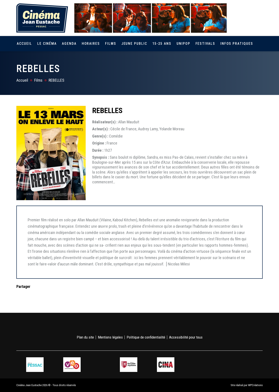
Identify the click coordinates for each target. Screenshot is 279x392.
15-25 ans (161, 43)
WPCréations (255, 385)
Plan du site (85, 337)
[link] (235, 18)
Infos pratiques (236, 43)
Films (110, 43)
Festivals (205, 43)
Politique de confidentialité (146, 337)
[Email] (47, 295)
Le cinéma (47, 43)
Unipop (183, 43)
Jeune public (134, 43)
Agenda (69, 43)
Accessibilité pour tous (185, 337)
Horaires (91, 43)
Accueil (24, 43)
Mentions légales (110, 337)
